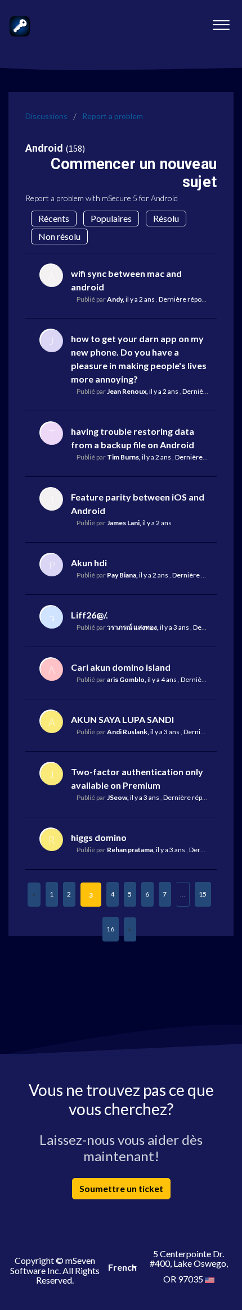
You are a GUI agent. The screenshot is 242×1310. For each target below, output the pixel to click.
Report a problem (112, 116)
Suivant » (130, 929)
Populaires (111, 218)
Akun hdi (89, 562)
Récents (53, 218)
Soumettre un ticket (121, 1188)
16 (110, 929)
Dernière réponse (186, 299)
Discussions (46, 116)
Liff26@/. (89, 614)
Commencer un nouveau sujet (134, 172)
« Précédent (34, 895)
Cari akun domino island (121, 667)
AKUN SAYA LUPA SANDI (122, 719)
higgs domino (99, 837)
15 (203, 894)
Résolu (166, 218)
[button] (221, 22)
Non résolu (59, 236)
